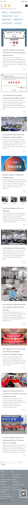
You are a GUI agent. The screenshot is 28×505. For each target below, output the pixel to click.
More (24, 68)
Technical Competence (6, 487)
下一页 (17, 462)
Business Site (18, 23)
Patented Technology (7, 23)
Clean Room (15, 487)
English (26, 1)
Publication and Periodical (18, 484)
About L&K (4, 12)
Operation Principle (6, 19)
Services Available (5, 489)
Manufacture (14, 479)
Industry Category (16, 477)
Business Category (16, 474)
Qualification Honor (18, 19)
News (16, 16)
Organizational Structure (15, 12)
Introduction (3, 484)
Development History (7, 16)
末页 (21, 462)
